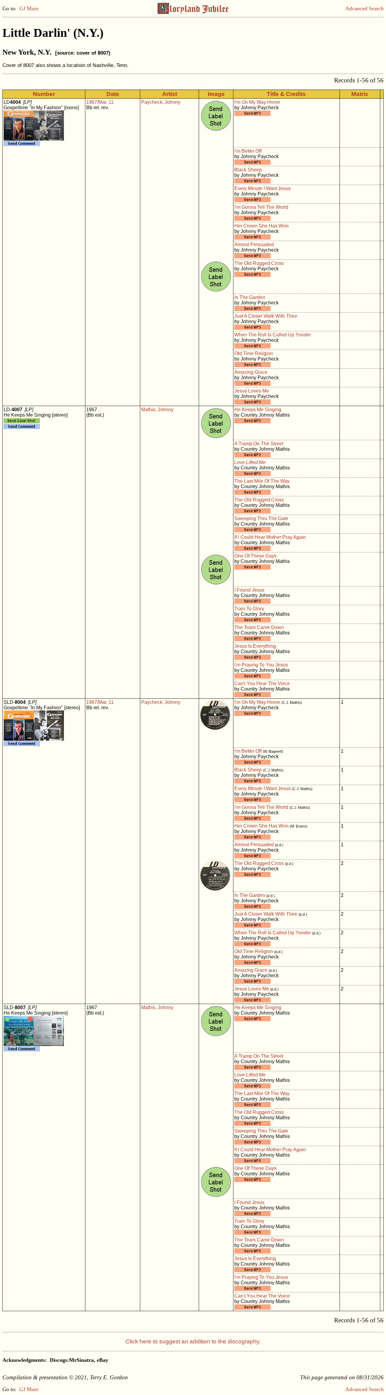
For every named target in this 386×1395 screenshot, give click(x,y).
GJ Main (28, 8)
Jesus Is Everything (255, 646)
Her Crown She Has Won (261, 225)
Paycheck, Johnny (160, 102)
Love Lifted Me (250, 462)
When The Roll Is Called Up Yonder (272, 334)
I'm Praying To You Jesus (261, 664)
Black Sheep (248, 169)
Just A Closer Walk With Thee (265, 316)
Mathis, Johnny (157, 409)
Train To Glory (249, 608)
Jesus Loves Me (251, 390)
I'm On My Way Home (257, 102)
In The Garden (249, 297)
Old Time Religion (253, 353)
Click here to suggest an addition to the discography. (193, 1341)
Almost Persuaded (254, 244)
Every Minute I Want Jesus (262, 188)
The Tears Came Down (259, 627)
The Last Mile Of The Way (262, 481)
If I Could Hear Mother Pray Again (270, 537)
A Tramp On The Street (258, 443)
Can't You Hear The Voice (262, 683)
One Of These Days (255, 555)
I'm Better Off (247, 151)
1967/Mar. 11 (100, 102)
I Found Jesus (249, 590)
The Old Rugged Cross (259, 263)
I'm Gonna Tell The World (261, 207)
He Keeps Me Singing (257, 409)
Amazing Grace (250, 372)
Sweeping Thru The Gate (261, 518)
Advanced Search (364, 8)
